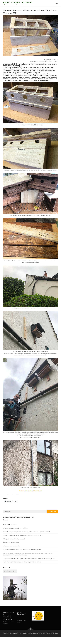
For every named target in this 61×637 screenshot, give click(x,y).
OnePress (30, 633)
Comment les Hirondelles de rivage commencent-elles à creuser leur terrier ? (22, 535)
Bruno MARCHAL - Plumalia (17, 2)
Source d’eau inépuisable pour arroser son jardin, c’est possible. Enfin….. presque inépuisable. (27, 531)
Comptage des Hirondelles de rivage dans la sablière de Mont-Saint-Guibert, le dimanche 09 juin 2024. (29, 558)
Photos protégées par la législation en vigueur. (30, 490)
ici (19, 495)
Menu (56, 3)
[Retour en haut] (30, 629)
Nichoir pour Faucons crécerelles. (11, 546)
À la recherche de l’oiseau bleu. (11, 542)
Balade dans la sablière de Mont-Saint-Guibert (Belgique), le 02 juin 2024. (22, 562)
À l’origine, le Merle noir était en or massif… (14, 539)
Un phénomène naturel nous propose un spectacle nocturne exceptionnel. (22, 549)
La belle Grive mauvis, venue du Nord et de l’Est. (15, 528)
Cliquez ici (5, 520)
